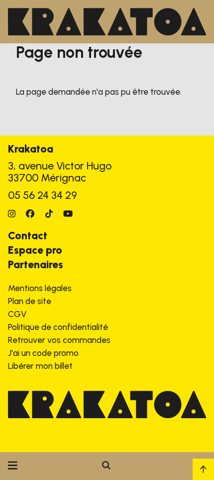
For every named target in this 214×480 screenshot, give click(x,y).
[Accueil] (107, 21)
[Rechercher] (106, 466)
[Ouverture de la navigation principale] (12, 466)
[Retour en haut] (203, 469)
